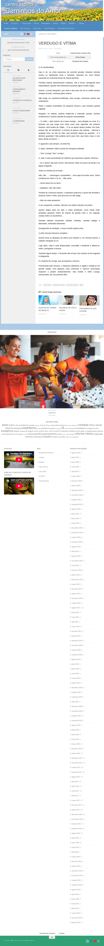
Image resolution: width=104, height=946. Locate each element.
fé (63, 428)
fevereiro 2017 (76, 805)
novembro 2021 (77, 598)
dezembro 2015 (77, 871)
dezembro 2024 (77, 528)
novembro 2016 (77, 819)
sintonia (29, 436)
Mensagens (46, 23)
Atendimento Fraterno (46, 453)
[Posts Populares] (28, 70)
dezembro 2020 (77, 640)
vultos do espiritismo (72, 437)
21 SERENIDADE (19, 121)
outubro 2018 (76, 716)
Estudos (72, 23)
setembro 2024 (77, 542)
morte (25, 434)
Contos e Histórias (10, 28)
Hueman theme (29, 940)
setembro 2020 (77, 655)
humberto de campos (59, 285)
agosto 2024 (76, 547)
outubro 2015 (76, 880)
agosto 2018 (76, 725)
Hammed (73, 428)
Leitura (55, 23)
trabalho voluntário (58, 437)
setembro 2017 (77, 772)
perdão (59, 434)
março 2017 (76, 800)
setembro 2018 (77, 720)
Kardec (72, 431)
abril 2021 (75, 622)
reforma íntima (84, 433)
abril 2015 (75, 908)
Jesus (16, 431)
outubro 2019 (76, 692)
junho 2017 (75, 786)
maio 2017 (75, 791)
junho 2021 (75, 612)
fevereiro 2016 (76, 861)
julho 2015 (75, 894)
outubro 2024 (76, 537)
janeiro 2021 (76, 636)
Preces (36, 23)
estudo (39, 428)
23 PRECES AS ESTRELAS (22, 100)
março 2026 (76, 476)
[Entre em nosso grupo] (31, 34)
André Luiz (13, 425)
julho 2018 (75, 730)
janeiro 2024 (76, 556)
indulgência (7, 431)
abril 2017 (75, 795)
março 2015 (76, 913)
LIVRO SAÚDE (17, 75)
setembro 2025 (77, 504)
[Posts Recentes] (8, 70)
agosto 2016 (76, 833)
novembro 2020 (77, 645)
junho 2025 (75, 518)
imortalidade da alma (92, 428)
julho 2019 (75, 702)
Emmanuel (16, 428)
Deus (8, 428)
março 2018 (76, 744)
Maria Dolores (97, 431)
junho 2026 (75, 462)
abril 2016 (75, 852)
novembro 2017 (77, 763)
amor (5, 424)
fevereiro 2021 (76, 631)
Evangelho (52, 428)
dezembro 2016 (77, 814)
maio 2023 (75, 565)
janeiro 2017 (76, 810)
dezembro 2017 (77, 758)
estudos (44, 428)
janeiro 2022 (76, 593)
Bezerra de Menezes (71, 425)
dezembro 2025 (77, 490)
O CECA (14, 23)
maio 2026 (75, 467)
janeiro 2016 (76, 866)
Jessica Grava (47, 48)
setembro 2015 (77, 885)
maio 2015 (75, 904)
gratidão (67, 428)
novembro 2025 (77, 495)
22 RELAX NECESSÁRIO (21, 111)
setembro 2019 (77, 697)
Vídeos (81, 23)
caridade (83, 424)
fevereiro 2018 (76, 749)
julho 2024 (75, 551)
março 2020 (76, 678)
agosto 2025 (76, 509)
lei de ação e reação (72, 285)
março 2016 (76, 857)
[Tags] (18, 70)
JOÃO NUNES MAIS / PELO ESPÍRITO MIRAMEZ (51, 431)
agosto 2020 (76, 659)
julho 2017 (75, 781)
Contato (41, 457)
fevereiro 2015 (76, 918)
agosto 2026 (76, 453)
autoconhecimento (58, 425)
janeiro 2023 (76, 575)
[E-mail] (21, 34)
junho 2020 (75, 669)
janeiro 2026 (76, 485)
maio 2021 (75, 617)
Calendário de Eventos (65, 28)
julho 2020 (75, 664)
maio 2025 (75, 523)
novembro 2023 (77, 561)
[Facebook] (25, 34)
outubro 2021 (76, 603)
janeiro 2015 (76, 922)
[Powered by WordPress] (12, 940)
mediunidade (5, 434)
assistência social (26, 425)
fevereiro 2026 (76, 481)
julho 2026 (75, 457)
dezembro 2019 (77, 687)
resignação (98, 434)
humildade (80, 428)
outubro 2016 (76, 824)
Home (6, 23)
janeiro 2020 (76, 683)
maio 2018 (75, 739)
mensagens (19, 434)
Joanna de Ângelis (27, 431)
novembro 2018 (77, 711)
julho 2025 (75, 514)
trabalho (48, 436)
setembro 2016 (77, 828)
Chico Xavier (47, 285)
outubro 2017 (76, 767)
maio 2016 (75, 847)
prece (63, 434)
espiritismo (29, 428)
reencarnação (70, 434)
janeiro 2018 (76, 753)
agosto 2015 (76, 889)
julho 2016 (75, 838)
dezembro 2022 (77, 579)
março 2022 (76, 584)
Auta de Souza (45, 425)
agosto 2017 (76, 777)
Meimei (12, 434)
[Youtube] (28, 34)
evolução (58, 428)
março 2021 (76, 626)
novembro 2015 (77, 875)
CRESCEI (52, 413)
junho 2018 (75, 734)
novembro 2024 (77, 532)
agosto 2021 (76, 608)
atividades (36, 425)
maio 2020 (75, 673)
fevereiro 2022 (76, 589)
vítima (81, 285)
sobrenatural (38, 437)
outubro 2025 (76, 500)
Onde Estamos (49, 28)
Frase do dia (26, 23)
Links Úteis (37, 28)
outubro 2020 (76, 650)
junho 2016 (75, 842)
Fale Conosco (25, 28)
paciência (39, 434)
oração (30, 434)
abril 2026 (75, 471)
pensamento (50, 434)
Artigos (63, 23)
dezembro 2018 (77, 706)
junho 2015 (75, 899)
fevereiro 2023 (76, 570)
